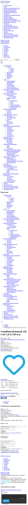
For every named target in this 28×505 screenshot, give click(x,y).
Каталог (6, 45)
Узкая (8, 78)
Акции (5, 54)
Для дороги (10, 179)
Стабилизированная (15, 106)
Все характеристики (6, 349)
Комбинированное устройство (15, 161)
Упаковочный (10, 82)
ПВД (8, 99)
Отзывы (6, 48)
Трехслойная (10, 92)
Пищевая (9, 77)
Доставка (6, 50)
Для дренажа (10, 176)
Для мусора (10, 148)
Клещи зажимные (11, 159)
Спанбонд (6, 13)
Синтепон (6, 23)
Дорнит (6, 32)
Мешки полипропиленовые (11, 27)
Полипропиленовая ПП (13, 151)
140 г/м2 (9, 112)
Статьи (5, 52)
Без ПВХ (9, 140)
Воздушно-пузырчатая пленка (12, 8)
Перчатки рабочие (8, 18)
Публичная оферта (5, 481)
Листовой (9, 116)
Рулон (17, 414)
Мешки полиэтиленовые (10, 19)
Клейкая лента (7, 16)
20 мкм (12, 70)
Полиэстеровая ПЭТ (12, 152)
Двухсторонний (11, 86)
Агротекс (9, 133)
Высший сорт (13, 100)
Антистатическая (14, 105)
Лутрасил (9, 134)
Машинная (10, 72)
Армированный (11, 81)
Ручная (9, 67)
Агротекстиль (10, 130)
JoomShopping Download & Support (10, 452)
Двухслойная (10, 91)
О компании (7, 47)
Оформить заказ (5, 490)
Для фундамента (11, 180)
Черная (9, 74)
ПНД (8, 147)
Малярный (10, 84)
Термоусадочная (11, 98)
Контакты (6, 55)
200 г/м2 (9, 113)
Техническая (10, 95)
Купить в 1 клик (5, 396)
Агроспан (9, 128)
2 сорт (11, 103)
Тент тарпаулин (8, 33)
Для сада (9, 178)
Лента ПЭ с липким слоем (11, 34)
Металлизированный (12, 88)
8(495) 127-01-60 (5, 40)
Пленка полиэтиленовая (10, 9)
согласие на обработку (15, 432)
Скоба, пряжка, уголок (13, 155)
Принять (6, 500)
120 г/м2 (9, 110)
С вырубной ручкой (12, 169)
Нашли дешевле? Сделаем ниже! (9, 393)
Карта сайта (7, 57)
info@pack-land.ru (5, 41)
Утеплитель (10, 123)
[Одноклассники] (4, 398)
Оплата (6, 51)
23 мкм (12, 71)
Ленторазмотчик (11, 162)
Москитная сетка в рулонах (11, 36)
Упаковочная (13, 107)
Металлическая (11, 154)
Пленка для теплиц (9, 30)
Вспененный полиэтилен (10, 12)
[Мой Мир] (6, 398)
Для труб (9, 119)
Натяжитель (10, 158)
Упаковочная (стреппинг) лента (12, 20)
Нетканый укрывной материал (12, 15)
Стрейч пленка (8, 5)
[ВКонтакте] (1, 398)
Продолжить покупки (15, 490)
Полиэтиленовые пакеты (10, 26)
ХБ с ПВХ (9, 141)
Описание (6, 401)
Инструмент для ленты (10, 22)
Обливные (9, 143)
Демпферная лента (9, 37)
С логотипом (10, 85)
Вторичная (10, 75)
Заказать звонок (5, 43)
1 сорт (11, 102)
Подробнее (22, 498)
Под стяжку (13, 96)
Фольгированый (11, 117)
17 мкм (12, 68)
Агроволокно (10, 135)
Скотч (5, 6)
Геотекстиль (7, 29)
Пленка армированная (10, 11)
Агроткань (10, 131)
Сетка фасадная (8, 25)
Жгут (8, 120)
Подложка (9, 121)
